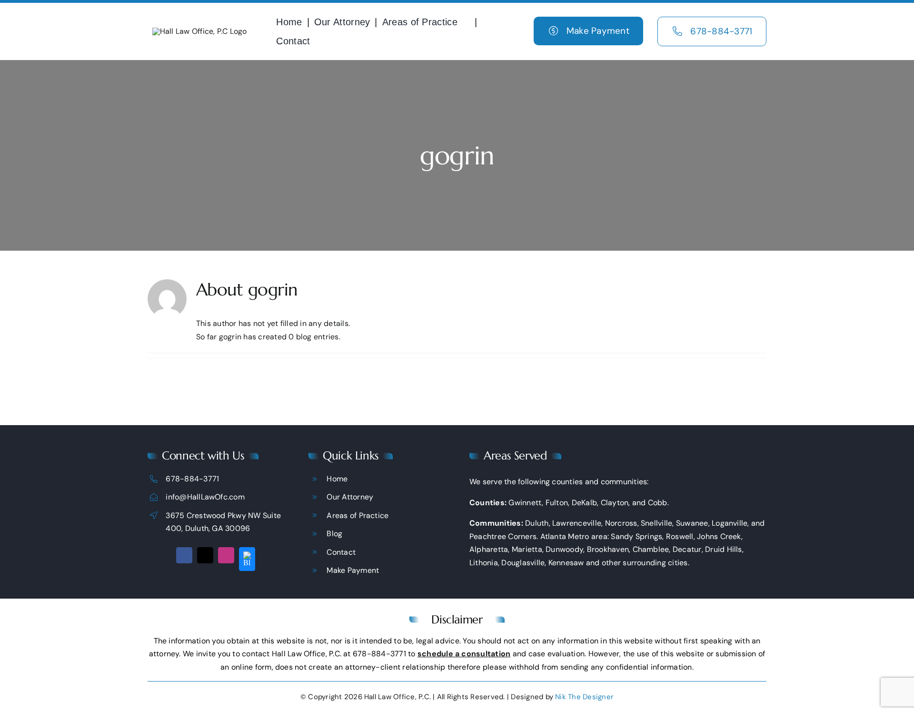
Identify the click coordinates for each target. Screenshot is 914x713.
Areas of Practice (357, 515)
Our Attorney (350, 497)
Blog (334, 534)
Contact (341, 552)
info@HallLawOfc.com (205, 497)
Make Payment (353, 570)
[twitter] (205, 555)
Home (337, 479)
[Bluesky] (247, 559)
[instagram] (226, 555)
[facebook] (184, 555)
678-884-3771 (192, 479)
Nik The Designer (584, 697)
